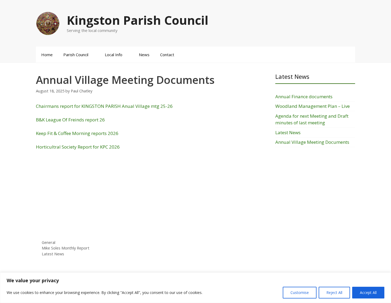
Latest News (53, 253)
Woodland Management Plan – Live (312, 106)
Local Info (113, 54)
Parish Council (75, 54)
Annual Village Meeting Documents (312, 142)
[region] (195, 287)
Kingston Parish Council (137, 20)
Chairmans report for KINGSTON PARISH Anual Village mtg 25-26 (104, 106)
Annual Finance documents (303, 96)
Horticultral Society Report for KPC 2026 (78, 147)
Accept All (368, 292)
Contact (167, 54)
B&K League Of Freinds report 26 (70, 120)
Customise (299, 292)
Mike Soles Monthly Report (65, 248)
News (144, 54)
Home (47, 54)
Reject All (334, 292)
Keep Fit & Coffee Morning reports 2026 (77, 133)
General (48, 242)
